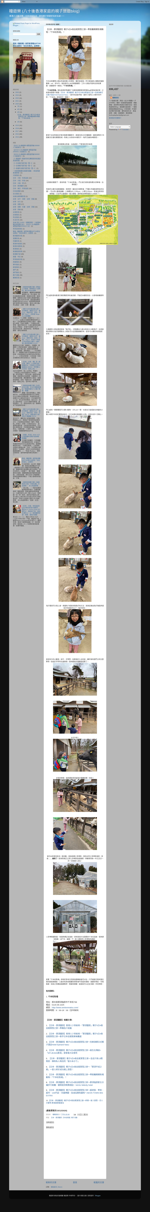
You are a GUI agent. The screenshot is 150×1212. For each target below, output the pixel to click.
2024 (17, 95)
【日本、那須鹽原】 (57, 1082)
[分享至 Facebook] (85, 1114)
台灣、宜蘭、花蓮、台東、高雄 (23, 207)
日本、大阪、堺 (18, 183)
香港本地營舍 (17, 246)
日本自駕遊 (66, 1117)
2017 (17, 131)
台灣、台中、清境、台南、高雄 (23, 199)
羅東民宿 (16, 278)
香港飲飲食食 (17, 251)
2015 (17, 137)
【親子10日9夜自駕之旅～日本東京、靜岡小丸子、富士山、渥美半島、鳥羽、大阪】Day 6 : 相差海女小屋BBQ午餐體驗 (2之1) (31, 412)
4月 (18, 109)
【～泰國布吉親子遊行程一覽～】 (24, 168)
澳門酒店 (16, 272)
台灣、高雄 (17, 209)
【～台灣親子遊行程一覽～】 (23, 166)
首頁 (75, 1182)
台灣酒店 (16, 215)
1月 (18, 122)
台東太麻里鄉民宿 (19, 196)
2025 (17, 92)
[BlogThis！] (81, 1114)
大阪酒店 (16, 175)
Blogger (97, 1195)
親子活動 (74, 1117)
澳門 (14, 270)
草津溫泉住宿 (17, 259)
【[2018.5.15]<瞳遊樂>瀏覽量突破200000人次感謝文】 (24, 151)
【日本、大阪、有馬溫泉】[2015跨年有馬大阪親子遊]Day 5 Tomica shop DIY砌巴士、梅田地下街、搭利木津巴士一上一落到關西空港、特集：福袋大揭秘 (31, 510)
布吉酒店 (16, 217)
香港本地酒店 (17, 244)
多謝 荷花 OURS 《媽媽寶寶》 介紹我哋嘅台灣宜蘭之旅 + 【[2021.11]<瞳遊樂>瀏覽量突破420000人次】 (27, 224)
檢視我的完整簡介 (115, 118)
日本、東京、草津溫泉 (20, 188)
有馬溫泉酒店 (17, 229)
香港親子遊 (17, 254)
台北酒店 (16, 194)
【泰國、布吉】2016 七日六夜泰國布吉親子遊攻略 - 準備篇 (31, 436)
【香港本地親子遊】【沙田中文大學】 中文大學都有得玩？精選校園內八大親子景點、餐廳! (31, 388)
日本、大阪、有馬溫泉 (20, 178)
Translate (125, 129)
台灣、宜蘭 (17, 204)
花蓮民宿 (16, 241)
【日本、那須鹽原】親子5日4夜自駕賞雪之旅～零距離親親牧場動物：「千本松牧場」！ (28, 116)
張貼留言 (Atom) (56, 1187)
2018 (17, 128)
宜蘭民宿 (16, 238)
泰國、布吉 (17, 257)
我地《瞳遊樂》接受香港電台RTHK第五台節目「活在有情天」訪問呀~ (26, 232)
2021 (17, 101)
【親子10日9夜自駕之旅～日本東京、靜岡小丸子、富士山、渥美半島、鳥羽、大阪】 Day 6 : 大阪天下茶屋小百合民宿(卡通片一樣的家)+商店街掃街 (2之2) (31, 339)
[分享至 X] (83, 1114)
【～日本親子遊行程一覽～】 (23, 163)
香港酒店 (16, 249)
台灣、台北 (17, 201)
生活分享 (16, 220)
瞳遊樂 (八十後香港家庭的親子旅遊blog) (44, 11)
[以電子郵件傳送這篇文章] (78, 1114)
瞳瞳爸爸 (116, 98)
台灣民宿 (16, 212)
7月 (18, 106)
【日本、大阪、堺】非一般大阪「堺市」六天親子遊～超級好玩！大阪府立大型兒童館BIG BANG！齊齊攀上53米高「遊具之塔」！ (31, 365)
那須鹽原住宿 (17, 236)
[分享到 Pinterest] (87, 1114)
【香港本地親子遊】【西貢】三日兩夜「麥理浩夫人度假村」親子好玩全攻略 (31, 288)
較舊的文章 (99, 1182)
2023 (17, 98)
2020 (17, 104)
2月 (18, 112)
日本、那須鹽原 (56, 1117)
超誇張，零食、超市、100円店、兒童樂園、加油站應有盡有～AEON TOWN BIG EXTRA (75, 1093)
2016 (17, 134)
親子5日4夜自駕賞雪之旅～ (78, 1082)
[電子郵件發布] (74, 1114)
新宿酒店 (16, 267)
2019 (17, 125)
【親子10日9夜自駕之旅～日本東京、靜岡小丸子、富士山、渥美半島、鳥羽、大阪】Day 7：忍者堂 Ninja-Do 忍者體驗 (31, 312)
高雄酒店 (16, 262)
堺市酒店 (16, 264)
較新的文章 (51, 1182)
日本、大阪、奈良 (19, 180)
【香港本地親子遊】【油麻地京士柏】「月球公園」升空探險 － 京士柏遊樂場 (31, 483)
